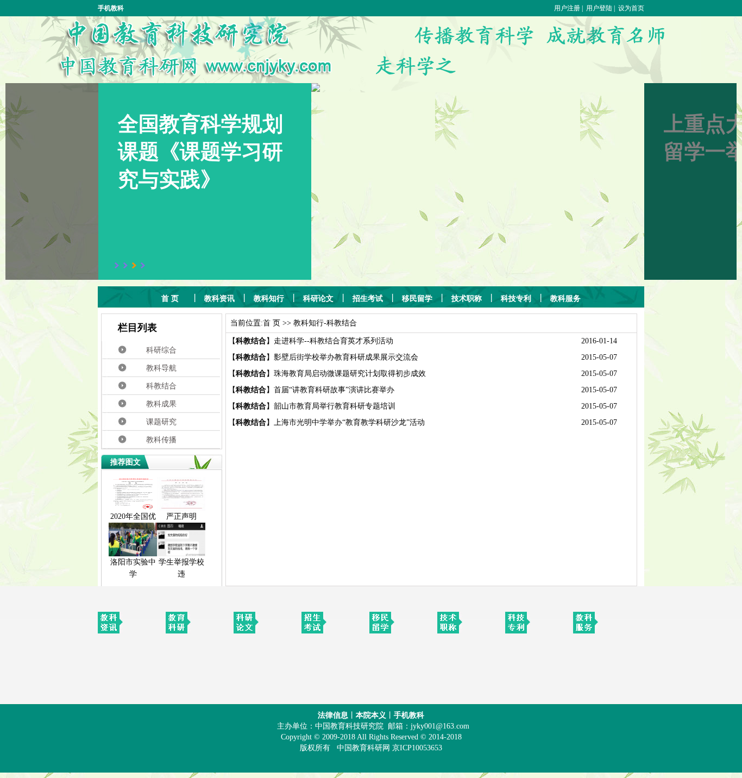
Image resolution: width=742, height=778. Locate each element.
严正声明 (181, 516)
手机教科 (409, 715)
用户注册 (567, 8)
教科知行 (308, 323)
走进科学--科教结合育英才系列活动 (333, 341)
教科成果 (161, 404)
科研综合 (161, 350)
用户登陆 (599, 8)
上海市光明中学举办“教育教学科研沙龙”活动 (349, 422)
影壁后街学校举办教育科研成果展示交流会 (346, 357)
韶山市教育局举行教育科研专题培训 (334, 406)
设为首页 (631, 8)
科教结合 (161, 386)
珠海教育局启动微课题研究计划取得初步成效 (350, 373)
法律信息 (333, 715)
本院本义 (371, 715)
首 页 (271, 323)
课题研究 (161, 422)
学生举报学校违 (181, 568)
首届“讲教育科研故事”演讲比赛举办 (334, 390)
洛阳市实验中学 (133, 568)
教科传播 (161, 440)
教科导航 (161, 368)
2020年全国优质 (133, 522)
